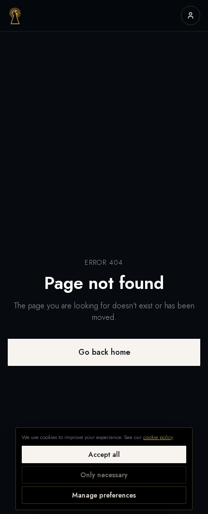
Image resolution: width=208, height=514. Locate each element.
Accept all (104, 454)
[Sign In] (190, 15)
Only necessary (104, 475)
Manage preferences (104, 495)
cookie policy (158, 437)
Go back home (104, 352)
